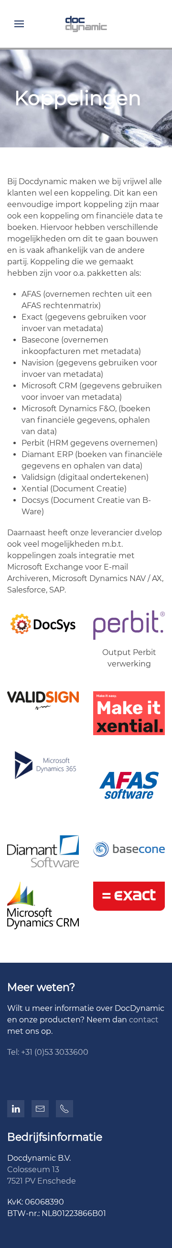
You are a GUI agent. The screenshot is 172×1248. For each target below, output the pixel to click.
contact (144, 1019)
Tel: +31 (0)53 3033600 (47, 1052)
